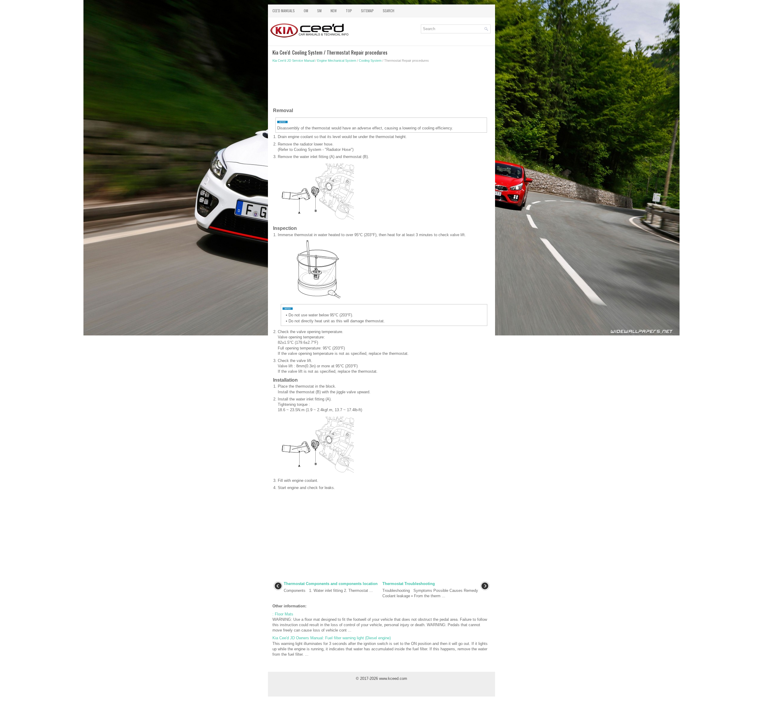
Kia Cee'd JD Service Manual (293, 60)
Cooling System (370, 60)
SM (319, 10)
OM (306, 10)
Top (349, 10)
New (334, 10)
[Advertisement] (381, 86)
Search (388, 10)
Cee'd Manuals (283, 10)
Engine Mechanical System (336, 60)
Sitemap (367, 10)
